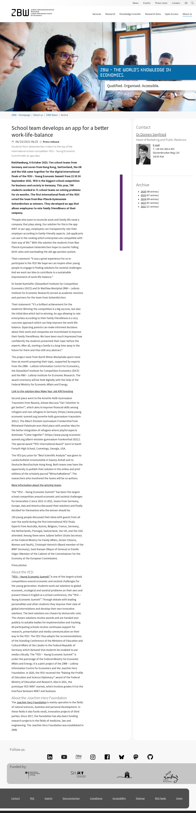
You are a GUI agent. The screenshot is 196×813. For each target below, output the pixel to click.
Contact (15, 798)
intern (179, 798)
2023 (143, 203)
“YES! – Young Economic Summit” (30, 576)
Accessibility (119, 798)
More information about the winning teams (36, 485)
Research (110, 14)
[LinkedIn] (50, 757)
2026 (143, 191)
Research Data (153, 14)
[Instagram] (93, 757)
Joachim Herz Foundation (31, 702)
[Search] (192, 3)
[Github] (150, 757)
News (136, 3)
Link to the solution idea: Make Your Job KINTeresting (42, 391)
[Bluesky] (121, 757)
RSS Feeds (160, 798)
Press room (161, 3)
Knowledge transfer (130, 14)
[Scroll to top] (189, 806)
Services (96, 14)
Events (147, 3)
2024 (143, 199)
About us (187, 14)
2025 (143, 195)
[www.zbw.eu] (32, 14)
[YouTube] (64, 757)
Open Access (171, 14)
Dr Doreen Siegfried (151, 134)
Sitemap (140, 798)
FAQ (32, 798)
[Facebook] (107, 757)
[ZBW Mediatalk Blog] (78, 757)
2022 (143, 206)
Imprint (48, 798)
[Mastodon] (136, 757)
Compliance (96, 798)
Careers (176, 3)
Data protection (71, 798)
